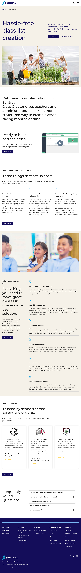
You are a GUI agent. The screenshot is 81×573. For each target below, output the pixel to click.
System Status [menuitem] (23, 564)
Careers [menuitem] (67, 537)
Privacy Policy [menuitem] (18, 562)
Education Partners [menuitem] (71, 533)
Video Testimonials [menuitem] (55, 543)
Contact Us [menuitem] (68, 546)
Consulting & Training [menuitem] (40, 533)
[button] (78, 2)
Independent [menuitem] (6, 530)
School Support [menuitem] (70, 540)
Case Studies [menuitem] (53, 530)
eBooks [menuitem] (52, 537)
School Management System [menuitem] (24, 531)
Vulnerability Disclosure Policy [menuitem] (10, 564)
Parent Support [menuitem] (70, 543)
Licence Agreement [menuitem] (8, 562)
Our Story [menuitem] (68, 530)
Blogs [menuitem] (51, 533)
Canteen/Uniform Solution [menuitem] (23, 536)
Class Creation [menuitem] (22, 540)
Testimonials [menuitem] (53, 540)
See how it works (67, 36)
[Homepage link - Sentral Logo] (10, 559)
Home (4, 9)
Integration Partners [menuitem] (40, 530)
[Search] (74, 3)
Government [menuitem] (6, 533)
